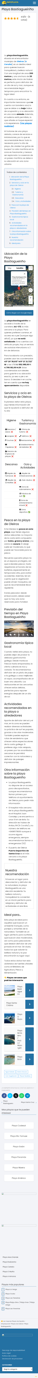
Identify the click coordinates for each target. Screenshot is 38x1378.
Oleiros (20, 61)
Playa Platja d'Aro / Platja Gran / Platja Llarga (20, 1303)
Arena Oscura (22, 1072)
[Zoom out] (30, 302)
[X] (15, 1095)
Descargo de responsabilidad (13, 1350)
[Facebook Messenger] (10, 1095)
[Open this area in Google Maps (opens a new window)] (8, 305)
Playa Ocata (10, 1294)
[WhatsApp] (21, 1095)
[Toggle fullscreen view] (30, 268)
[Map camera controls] (30, 290)
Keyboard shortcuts (18, 305)
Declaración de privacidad (12, 1359)
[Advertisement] (19, 38)
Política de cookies (9, 1356)
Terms (31, 305)
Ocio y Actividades (23, 201)
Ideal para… (16, 243)
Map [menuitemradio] (9, 268)
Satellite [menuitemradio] (19, 268)
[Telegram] (27, 1095)
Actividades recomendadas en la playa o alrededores (18, 225)
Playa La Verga (11, 1289)
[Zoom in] (30, 298)
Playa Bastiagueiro (8, 1102)
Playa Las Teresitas (12, 1298)
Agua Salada (9, 1072)
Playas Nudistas (25, 1076)
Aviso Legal (6, 1353)
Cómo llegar (15, 285)
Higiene (18, 189)
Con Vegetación (11, 1076)
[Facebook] (4, 1095)
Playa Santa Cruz (28, 1102)
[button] (19, 288)
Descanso (19, 198)
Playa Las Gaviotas (12, 1308)
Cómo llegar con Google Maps (19, 313)
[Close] (24, 273)
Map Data (26, 305)
